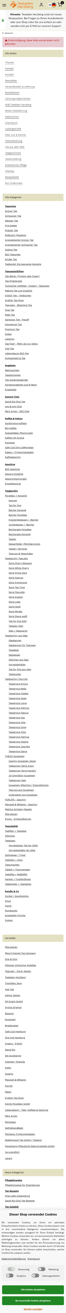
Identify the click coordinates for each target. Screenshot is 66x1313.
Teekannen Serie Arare (21, 765)
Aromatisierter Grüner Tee (19, 240)
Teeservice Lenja (18, 703)
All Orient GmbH (14, 1001)
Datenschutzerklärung (14, 1258)
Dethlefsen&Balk (14, 1128)
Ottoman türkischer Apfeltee (20, 965)
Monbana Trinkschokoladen (20, 1134)
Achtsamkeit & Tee (15, 358)
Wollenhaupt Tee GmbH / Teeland (23, 1140)
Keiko (8, 1067)
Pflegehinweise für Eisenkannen (22, 1185)
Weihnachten (12, 370)
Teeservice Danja (18, 751)
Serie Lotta (14, 601)
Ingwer (9, 920)
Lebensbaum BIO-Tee (17, 353)
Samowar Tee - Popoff (17, 319)
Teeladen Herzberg (15, 977)
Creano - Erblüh (13, 1043)
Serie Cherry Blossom (20, 563)
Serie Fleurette (17, 592)
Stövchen (10, 835)
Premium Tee (12, 329)
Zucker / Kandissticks (17, 896)
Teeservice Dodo (17, 698)
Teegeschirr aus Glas (16, 635)
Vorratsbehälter (17, 664)
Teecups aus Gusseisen (21, 789)
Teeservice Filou (17, 732)
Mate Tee (10, 314)
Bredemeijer (11, 1025)
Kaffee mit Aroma (14, 437)
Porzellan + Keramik (16, 495)
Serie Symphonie (18, 582)
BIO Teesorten (13, 254)
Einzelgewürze (13, 483)
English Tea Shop (14, 300)
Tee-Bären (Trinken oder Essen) (22, 276)
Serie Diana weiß (18, 616)
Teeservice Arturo (18, 683)
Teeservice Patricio (19, 707)
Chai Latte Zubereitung (17, 1195)
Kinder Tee (11, 259)
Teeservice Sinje (17, 727)
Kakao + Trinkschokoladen (19, 452)
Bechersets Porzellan (20, 529)
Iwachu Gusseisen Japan (22, 761)
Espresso (10, 442)
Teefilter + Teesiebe (15, 831)
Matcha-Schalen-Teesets (18, 809)
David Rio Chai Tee (15, 401)
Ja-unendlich (12, 1152)
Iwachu (9, 1073)
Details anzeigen (33, 1309)
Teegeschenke (13, 375)
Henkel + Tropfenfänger (18, 879)
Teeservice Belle (17, 688)
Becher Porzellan (18, 515)
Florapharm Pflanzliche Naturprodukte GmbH (30, 1146)
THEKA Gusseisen (15, 756)
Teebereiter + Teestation (18, 884)
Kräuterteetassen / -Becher (23, 519)
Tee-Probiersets (13, 281)
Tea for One (15, 505)
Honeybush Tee (13, 324)
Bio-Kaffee (10, 428)
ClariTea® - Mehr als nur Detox (21, 343)
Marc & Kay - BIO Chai (17, 411)
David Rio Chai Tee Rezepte (20, 1200)
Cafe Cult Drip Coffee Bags (19, 447)
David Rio (10, 1049)
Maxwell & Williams (15, 1079)
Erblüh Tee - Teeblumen (18, 295)
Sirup (8, 900)
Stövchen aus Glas (19, 659)
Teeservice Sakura (19, 712)
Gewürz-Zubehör (14, 474)
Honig (8, 905)
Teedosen (10, 840)
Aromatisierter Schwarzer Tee (21, 244)
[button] (41, 5)
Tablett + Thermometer (17, 869)
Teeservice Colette (18, 693)
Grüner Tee (11, 211)
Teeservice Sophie (18, 741)
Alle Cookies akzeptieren (33, 1289)
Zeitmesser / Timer (15, 855)
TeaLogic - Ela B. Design (18, 971)
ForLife (8, 1085)
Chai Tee (9, 309)
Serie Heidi (15, 606)
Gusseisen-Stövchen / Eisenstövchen (29, 785)
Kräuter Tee (11, 230)
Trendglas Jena (13, 983)
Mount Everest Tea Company (20, 953)
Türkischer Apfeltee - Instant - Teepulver (27, 285)
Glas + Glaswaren (18, 630)
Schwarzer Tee (13, 215)
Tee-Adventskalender (16, 379)
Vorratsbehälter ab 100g (22, 850)
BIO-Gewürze (12, 469)
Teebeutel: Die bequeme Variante (23, 264)
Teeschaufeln (12, 864)
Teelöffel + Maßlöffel (16, 874)
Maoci (8, 1091)
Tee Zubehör (12, 1206)
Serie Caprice (16, 577)
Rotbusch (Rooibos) (15, 235)
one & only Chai (13, 406)
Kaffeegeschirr (13, 457)
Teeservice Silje (17, 722)
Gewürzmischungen (16, 478)
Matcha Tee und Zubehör (18, 290)
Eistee (8, 334)
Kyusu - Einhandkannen (18, 818)
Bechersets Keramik (20, 534)
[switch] (11, 1269)
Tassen (12, 539)
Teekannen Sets (17, 780)
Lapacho (9, 338)
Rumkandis (11, 910)
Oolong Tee (11, 249)
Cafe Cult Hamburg (15, 1031)
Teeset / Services (18, 548)
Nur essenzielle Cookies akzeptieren (33, 1300)
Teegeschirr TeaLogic (16, 558)
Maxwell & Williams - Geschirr (21, 804)
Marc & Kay (11, 1115)
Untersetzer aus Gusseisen (23, 794)
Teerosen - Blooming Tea (18, 305)
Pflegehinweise (13, 1180)
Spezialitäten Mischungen (19, 433)
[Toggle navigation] (4, 5)
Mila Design (11, 814)
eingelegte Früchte (15, 915)
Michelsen (10, 1122)
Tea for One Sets (18, 621)
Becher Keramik (17, 510)
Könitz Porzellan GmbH (17, 1103)
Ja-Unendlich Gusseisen (22, 775)
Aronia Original (13, 1007)
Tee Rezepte (12, 1191)
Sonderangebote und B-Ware (21, 384)
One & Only (11, 959)
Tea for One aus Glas (20, 669)
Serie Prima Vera (18, 572)
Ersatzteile (10, 389)
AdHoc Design (12, 995)
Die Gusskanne (13, 1055)
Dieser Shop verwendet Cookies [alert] (33, 1214)
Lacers (8, 1158)
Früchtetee (11, 225)
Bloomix (9, 1013)
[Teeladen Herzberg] (21, 5)
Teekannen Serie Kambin (22, 770)
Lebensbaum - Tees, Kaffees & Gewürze (26, 1110)
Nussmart (10, 1019)
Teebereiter (15, 674)
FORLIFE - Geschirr (15, 799)
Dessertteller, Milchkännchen (24, 543)
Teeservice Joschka (19, 746)
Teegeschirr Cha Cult (16, 679)
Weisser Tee (11, 220)
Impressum (33, 1258)
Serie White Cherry (19, 568)
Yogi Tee (9, 348)
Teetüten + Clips (14, 859)
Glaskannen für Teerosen (22, 645)
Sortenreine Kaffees (16, 423)
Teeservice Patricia (19, 736)
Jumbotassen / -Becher (21, 524)
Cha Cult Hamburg (15, 1037)
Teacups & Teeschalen (21, 553)
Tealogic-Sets (16, 625)
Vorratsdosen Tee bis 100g (23, 845)
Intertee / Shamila (15, 1061)
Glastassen (14, 654)
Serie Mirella (15, 611)
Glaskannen (15, 640)
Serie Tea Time (17, 587)
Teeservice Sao (17, 717)
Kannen (13, 500)
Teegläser (14, 650)
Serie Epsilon (16, 597)
